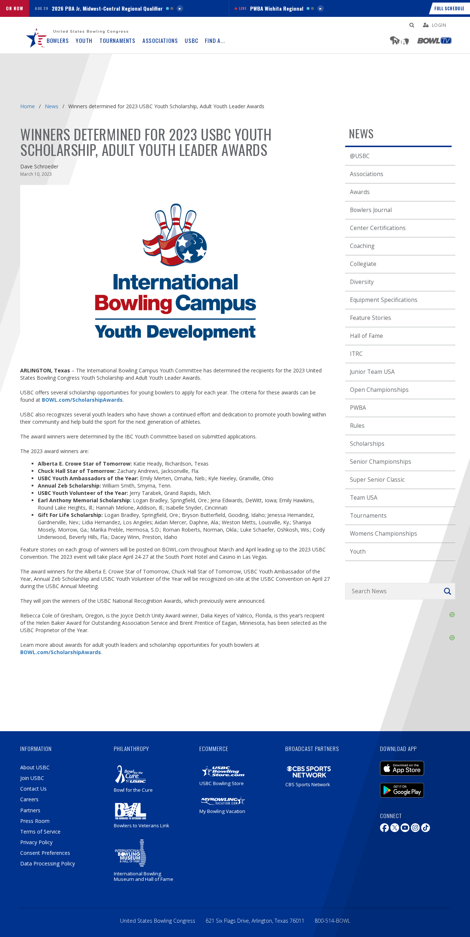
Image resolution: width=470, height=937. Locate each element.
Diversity (362, 282)
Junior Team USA (372, 372)
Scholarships (367, 444)
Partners (30, 810)
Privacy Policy (36, 842)
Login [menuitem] (439, 25)
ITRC (356, 354)
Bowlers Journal (371, 210)
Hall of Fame (366, 336)
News (51, 106)
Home (27, 106)
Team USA (363, 498)
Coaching (362, 246)
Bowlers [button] (58, 40)
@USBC (360, 156)
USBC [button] (191, 40)
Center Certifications (378, 228)
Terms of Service (40, 831)
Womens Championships (383, 533)
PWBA (358, 408)
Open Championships (379, 390)
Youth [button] (84, 40)
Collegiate (363, 264)
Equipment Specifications (383, 300)
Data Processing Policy (47, 863)
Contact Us (33, 788)
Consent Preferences (45, 852)
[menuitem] (36, 35)
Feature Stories (370, 318)
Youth (358, 551)
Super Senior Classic (377, 480)
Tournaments (368, 515)
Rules (357, 426)
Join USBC (32, 777)
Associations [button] (160, 40)
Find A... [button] (215, 40)
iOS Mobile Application (413, 765)
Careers (29, 799)
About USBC (35, 767)
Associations (366, 174)
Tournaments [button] (117, 40)
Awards (360, 192)
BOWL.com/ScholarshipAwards (82, 399)
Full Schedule (449, 8)
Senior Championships (380, 462)
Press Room (35, 820)
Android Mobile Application (413, 787)
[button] (129, 8)
